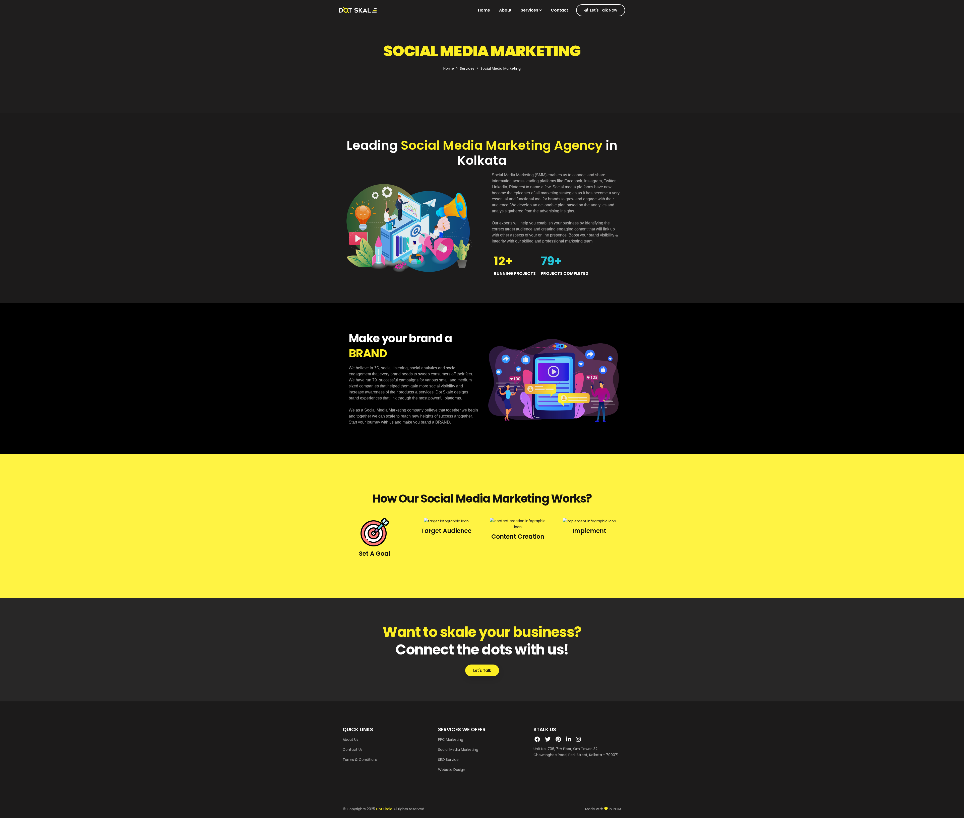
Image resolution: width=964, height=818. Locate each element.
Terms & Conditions (360, 759)
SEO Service (448, 759)
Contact (559, 10)
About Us (350, 739)
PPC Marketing (450, 739)
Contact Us (353, 749)
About (505, 10)
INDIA (617, 808)
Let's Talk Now (603, 10)
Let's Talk (482, 670)
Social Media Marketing (458, 749)
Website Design (451, 769)
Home (484, 10)
